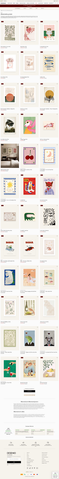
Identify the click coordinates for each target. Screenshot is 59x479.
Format (31, 8)
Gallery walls (40, 3)
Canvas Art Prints (22, 3)
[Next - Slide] (54, 432)
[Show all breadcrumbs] (2, 10)
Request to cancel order (45, 461)
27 (32, 395)
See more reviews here (29, 437)
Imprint (28, 455)
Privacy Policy (44, 460)
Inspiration (46, 3)
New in (14, 3)
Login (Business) (29, 465)
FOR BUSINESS (51, 3)
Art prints (5, 10)
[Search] (54, 3)
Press (28, 454)
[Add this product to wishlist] (18, 22)
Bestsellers (10, 3)
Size (36, 8)
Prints (17, 3)
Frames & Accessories (30, 3)
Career (28, 457)
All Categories (17, 8)
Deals (36, 3)
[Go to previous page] (24, 395)
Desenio (32, 476)
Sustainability (29, 458)
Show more (29, 391)
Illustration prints (9, 10)
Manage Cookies (44, 463)
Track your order (44, 455)
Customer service (44, 454)
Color (25, 8)
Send (14, 462)
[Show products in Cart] (57, 3)
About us (28, 452)
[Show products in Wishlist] (55, 3)
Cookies (43, 458)
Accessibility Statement (30, 460)
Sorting (42, 8)
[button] (55, 475)
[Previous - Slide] (13, 432)
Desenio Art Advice (44, 452)
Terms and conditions (45, 457)
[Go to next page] (34, 395)
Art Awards (28, 464)
